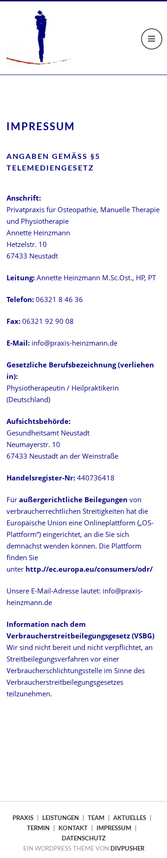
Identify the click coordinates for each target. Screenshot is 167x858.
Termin (38, 828)
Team (96, 818)
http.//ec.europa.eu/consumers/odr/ (89, 569)
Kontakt (73, 828)
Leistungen (60, 818)
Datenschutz (84, 838)
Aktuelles (129, 818)
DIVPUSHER (127, 849)
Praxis (23, 818)
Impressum (113, 828)
